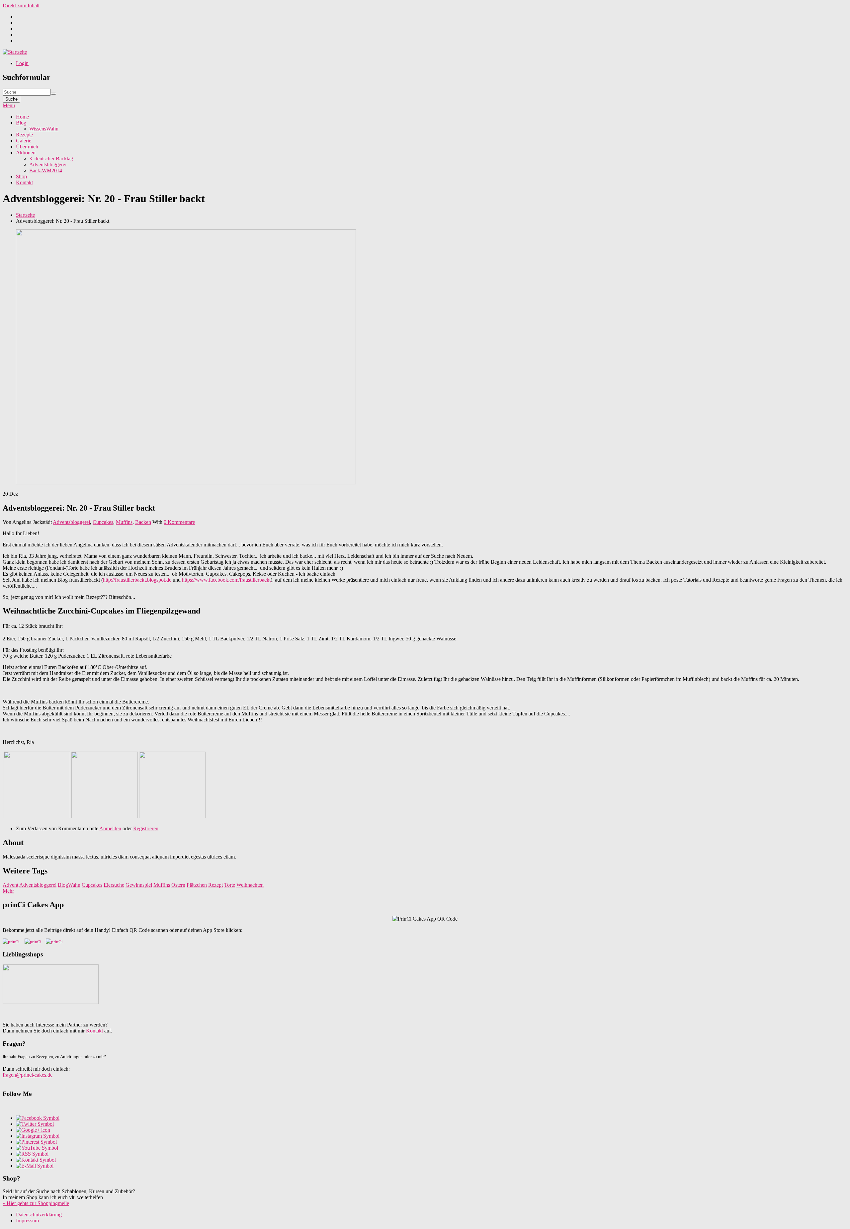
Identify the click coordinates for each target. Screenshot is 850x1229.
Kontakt (24, 182)
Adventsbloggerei (47, 164)
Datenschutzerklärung (39, 1214)
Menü (9, 105)
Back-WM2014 (45, 170)
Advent (10, 885)
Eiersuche (114, 885)
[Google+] (33, 1130)
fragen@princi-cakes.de (27, 1075)
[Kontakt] (36, 1160)
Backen (143, 522)
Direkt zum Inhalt (21, 5)
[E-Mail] (34, 1166)
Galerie (23, 140)
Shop (21, 176)
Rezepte (24, 134)
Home (22, 117)
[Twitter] (35, 1124)
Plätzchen (197, 885)
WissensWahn (43, 128)
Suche (11, 99)
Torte (229, 885)
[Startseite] (15, 52)
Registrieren (145, 828)
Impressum (27, 1220)
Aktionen (26, 152)
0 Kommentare (179, 522)
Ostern (178, 885)
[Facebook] (37, 1118)
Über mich (27, 146)
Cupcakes (103, 522)
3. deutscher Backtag (51, 158)
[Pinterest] (36, 1142)
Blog (21, 122)
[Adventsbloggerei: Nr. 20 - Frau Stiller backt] (37, 816)
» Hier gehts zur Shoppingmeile (36, 1203)
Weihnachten (250, 885)
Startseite (25, 215)
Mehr (8, 891)
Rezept (215, 885)
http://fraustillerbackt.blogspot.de (137, 580)
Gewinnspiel (139, 885)
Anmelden (110, 828)
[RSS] (32, 1154)
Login (22, 63)
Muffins (124, 522)
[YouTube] (37, 1148)
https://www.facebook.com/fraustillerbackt (226, 580)
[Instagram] (37, 1136)
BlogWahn (69, 885)
